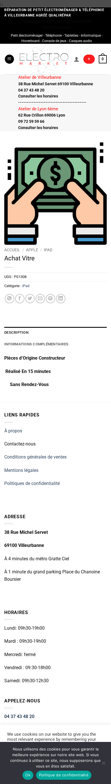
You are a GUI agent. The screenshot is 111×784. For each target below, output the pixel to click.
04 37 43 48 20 (19, 716)
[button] (9, 59)
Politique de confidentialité (64, 775)
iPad (48, 250)
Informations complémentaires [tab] (36, 344)
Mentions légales (21, 470)
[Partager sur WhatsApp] (9, 298)
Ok (27, 775)
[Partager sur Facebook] (19, 298)
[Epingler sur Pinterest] (50, 298)
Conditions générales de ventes (35, 457)
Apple (32, 250)
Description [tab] (16, 332)
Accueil (12, 250)
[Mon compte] (76, 59)
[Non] (103, 764)
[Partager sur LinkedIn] (60, 298)
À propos (13, 431)
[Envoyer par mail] (40, 298)
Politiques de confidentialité (32, 483)
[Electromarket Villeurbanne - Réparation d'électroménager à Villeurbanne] (43, 59)
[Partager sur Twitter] (30, 298)
